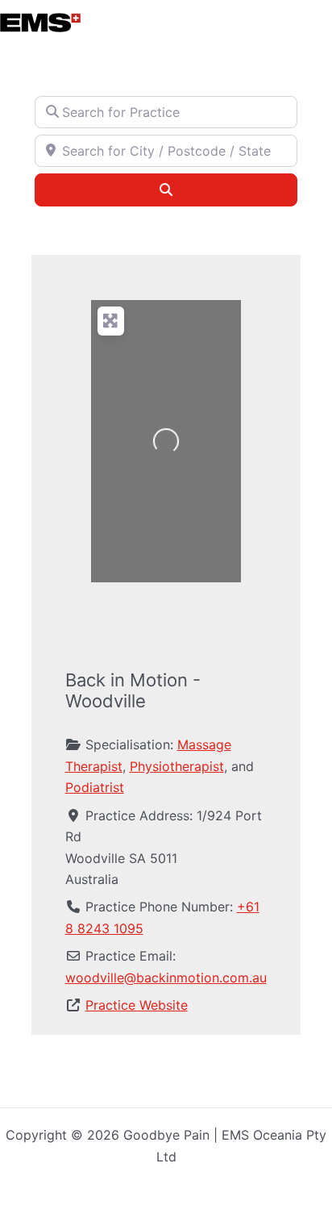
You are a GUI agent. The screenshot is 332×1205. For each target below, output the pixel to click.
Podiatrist (94, 787)
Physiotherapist (177, 766)
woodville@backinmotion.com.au (166, 977)
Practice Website (136, 1005)
